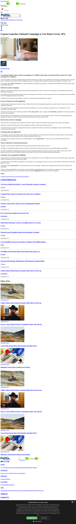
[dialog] (38, 512)
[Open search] (2, 23)
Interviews (3, 473)
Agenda (4, 484)
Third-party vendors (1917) (28, 509)
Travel (21, 490)
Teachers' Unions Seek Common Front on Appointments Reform (20, 203)
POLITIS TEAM (5, 68)
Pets (6, 490)
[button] (38, 521)
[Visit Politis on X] (5, 18)
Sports (29, 467)
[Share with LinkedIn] (1, 30)
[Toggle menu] (5, 23)
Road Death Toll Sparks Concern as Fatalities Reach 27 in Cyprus (21, 222)
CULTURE (17, 20)
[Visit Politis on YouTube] (1, 18)
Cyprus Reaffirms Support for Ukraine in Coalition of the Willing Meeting (23, 242)
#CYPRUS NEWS (5, 176)
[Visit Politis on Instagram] (6, 18)
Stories (23, 473)
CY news (3, 187)
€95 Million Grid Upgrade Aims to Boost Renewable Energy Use (20, 251)
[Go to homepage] (11, 15)
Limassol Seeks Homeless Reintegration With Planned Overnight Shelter (22, 261)
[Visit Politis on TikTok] (7, 18)
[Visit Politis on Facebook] (3, 18)
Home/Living (16, 490)
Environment (4, 216)
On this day (16, 473)
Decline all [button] (44, 518)
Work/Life (33, 490)
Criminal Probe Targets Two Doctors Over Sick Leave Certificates (21, 194)
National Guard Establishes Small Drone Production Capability (20, 232)
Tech (37, 490)
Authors (2, 479)
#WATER (26, 176)
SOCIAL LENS (4, 25)
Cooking (25, 490)
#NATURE (21, 176)
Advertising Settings (24, 513)
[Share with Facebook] (1, 28)
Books (12, 484)
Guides (20, 473)
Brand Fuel (41, 490)
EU (12, 473)
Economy (3, 254)
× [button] (74, 501)
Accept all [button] (32, 518)
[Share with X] (1, 27)
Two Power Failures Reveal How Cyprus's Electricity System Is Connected (23, 184)
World (2, 245)
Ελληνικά (3, 1)
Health (26, 467)
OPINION (12, 20)
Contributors (7, 479)
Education (3, 206)
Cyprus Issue (8, 473)
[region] (38, 326)
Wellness (3, 490)
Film (10, 484)
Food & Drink (10, 490)
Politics (6, 467)
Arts (2, 484)
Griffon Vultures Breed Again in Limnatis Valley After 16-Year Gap (21, 270)
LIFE (21, 20)
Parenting (29, 490)
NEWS (2, 20)
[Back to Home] (10, 460)
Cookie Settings (52, 513)
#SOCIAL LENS (14, 176)
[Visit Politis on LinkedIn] (2, 18)
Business (18, 467)
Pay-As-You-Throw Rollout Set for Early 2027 (15, 213)
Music (7, 484)
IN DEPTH (7, 20)
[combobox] (72, 502)
